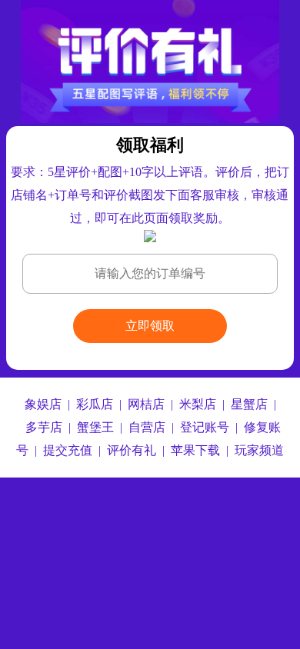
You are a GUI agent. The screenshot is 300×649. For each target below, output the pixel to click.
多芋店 (43, 427)
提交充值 (67, 450)
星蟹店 (249, 404)
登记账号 (204, 427)
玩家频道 (259, 450)
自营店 (146, 427)
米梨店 (197, 404)
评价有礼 (131, 450)
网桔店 (146, 404)
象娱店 (43, 404)
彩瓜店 (94, 404)
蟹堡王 (95, 427)
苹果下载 (195, 450)
